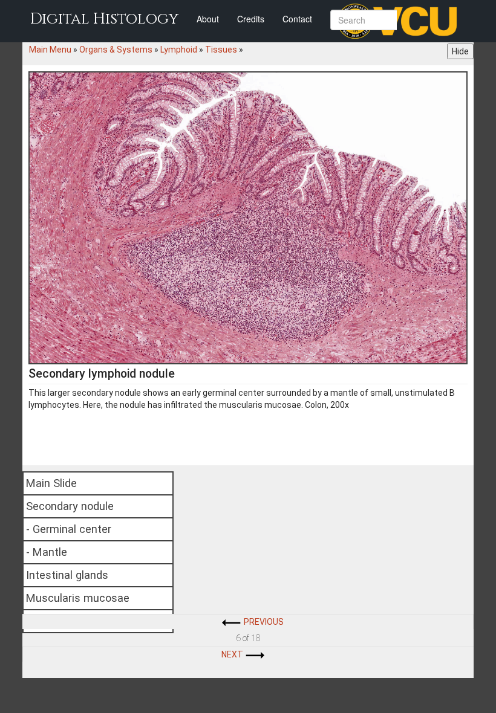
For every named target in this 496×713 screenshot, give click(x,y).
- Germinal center (68, 529)
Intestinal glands (67, 575)
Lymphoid (178, 49)
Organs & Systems (115, 49)
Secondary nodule (70, 506)
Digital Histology (104, 18)
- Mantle (46, 552)
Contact (297, 19)
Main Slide (51, 483)
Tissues (221, 49)
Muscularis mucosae (77, 598)
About (208, 19)
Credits (250, 19)
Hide (460, 51)
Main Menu (50, 49)
